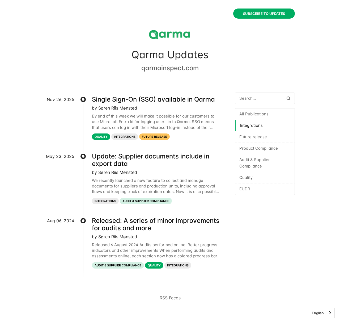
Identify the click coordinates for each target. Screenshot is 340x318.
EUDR (244, 188)
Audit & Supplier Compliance (254, 163)
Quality (246, 177)
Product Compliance (258, 148)
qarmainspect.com (170, 68)
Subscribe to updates (264, 13)
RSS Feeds (170, 297)
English (318, 313)
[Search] (288, 98)
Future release (253, 136)
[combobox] (322, 313)
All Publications (254, 113)
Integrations (251, 125)
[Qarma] (170, 35)
